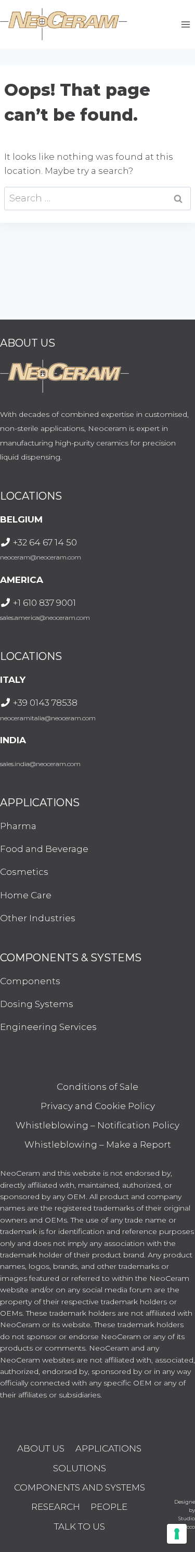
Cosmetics (24, 872)
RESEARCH (55, 1507)
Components (30, 981)
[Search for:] (97, 198)
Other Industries (37, 918)
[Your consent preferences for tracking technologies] (177, 1534)
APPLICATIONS (108, 1448)
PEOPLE (108, 1507)
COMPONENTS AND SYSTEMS (79, 1487)
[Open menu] (185, 24)
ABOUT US (40, 1448)
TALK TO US (79, 1526)
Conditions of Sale (97, 1087)
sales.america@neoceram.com (45, 617)
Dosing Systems (36, 1004)
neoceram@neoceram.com (40, 557)
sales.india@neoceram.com (40, 764)
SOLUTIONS (79, 1468)
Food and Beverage (44, 849)
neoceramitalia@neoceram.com (48, 718)
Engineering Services (48, 1027)
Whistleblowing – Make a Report (97, 1144)
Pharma (18, 826)
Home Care (25, 895)
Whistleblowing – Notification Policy (97, 1125)
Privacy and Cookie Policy (98, 1106)
